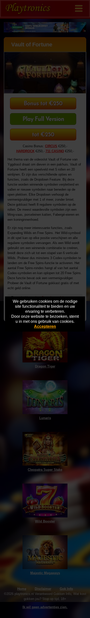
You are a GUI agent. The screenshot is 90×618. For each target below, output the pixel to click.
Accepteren (45, 326)
